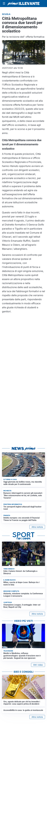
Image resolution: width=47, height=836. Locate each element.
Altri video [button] (38, 665)
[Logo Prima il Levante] (23, 3)
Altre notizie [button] (37, 527)
